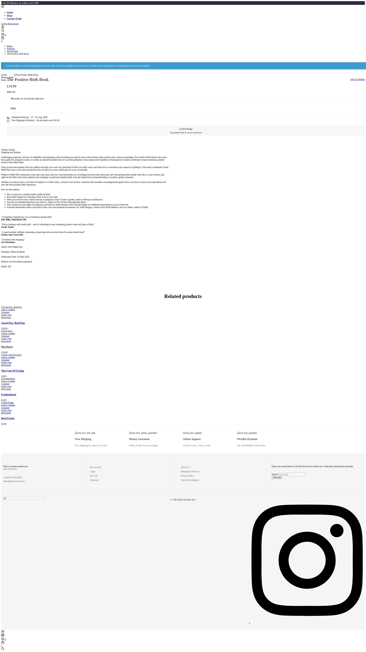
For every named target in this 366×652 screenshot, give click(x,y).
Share (13, 108)
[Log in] (2, 27)
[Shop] (183, 635)
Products (11, 48)
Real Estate (7, 418)
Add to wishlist (357, 79)
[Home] (183, 631)
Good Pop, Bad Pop (13, 322)
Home (9, 46)
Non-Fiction (12, 51)
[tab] (183, 150)
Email (275, 474)
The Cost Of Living (12, 370)
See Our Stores (10, 469)
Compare (5, 312)
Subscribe (277, 477)
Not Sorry (7, 346)
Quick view (6, 315)
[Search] (183, 31)
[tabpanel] (183, 217)
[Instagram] (307, 623)
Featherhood (8, 394)
